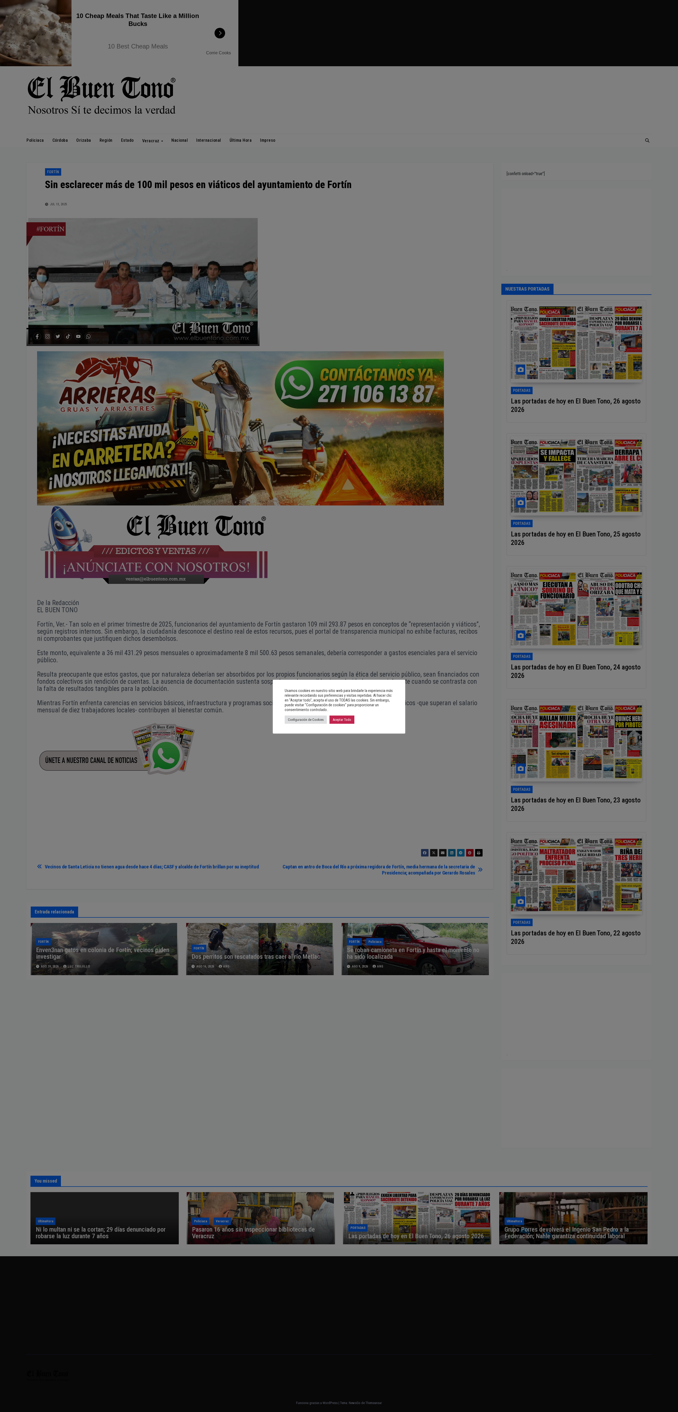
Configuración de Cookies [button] (306, 720)
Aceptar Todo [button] (342, 720)
